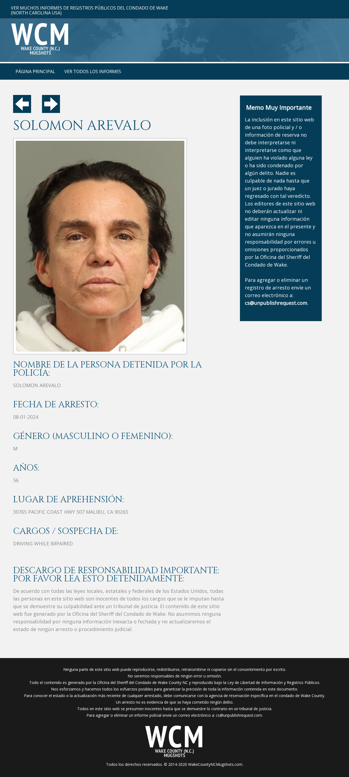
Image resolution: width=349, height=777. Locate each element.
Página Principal (35, 71)
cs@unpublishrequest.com (239, 715)
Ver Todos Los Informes (92, 71)
